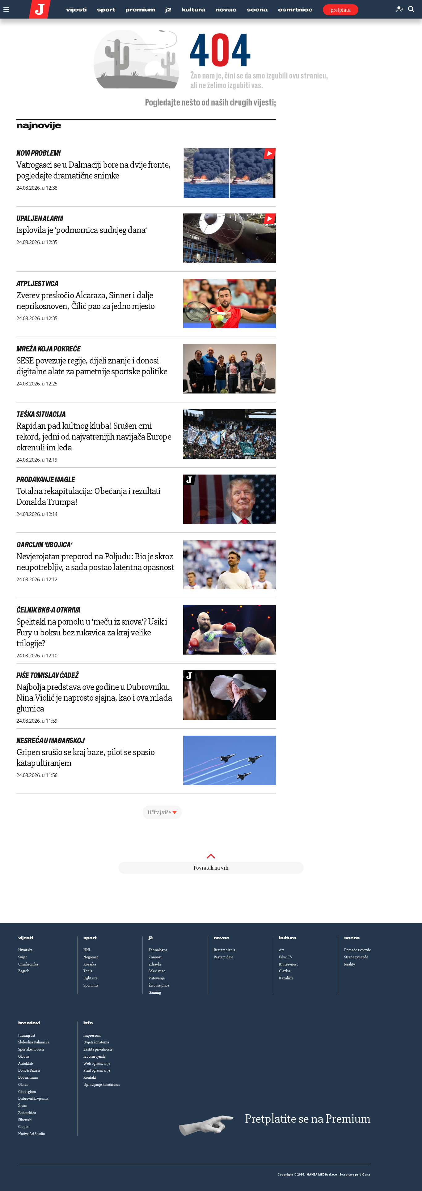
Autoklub (25, 1063)
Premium (140, 10)
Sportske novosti (31, 1049)
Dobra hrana (28, 1077)
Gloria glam (27, 1091)
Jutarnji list (26, 1035)
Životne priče (159, 985)
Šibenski (25, 1119)
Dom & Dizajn (29, 1070)
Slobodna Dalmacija (33, 1042)
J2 (168, 10)
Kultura (193, 10)
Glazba (284, 971)
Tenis (87, 971)
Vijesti (76, 10)
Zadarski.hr (27, 1112)
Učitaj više (159, 812)
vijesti (25, 938)
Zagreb (23, 971)
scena (352, 938)
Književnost (288, 964)
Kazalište (286, 978)
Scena (257, 10)
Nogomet (90, 957)
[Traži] (411, 9)
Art (281, 950)
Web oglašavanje (96, 1063)
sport (90, 938)
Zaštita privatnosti (97, 1049)
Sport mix (90, 985)
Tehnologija (158, 950)
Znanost (155, 957)
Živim (22, 1105)
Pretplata (341, 9)
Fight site (90, 978)
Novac (226, 10)
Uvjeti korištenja (96, 1042)
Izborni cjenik (94, 1056)
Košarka (89, 964)
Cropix (23, 1126)
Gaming (155, 992)
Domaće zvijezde (357, 950)
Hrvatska (25, 950)
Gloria (22, 1084)
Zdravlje (155, 964)
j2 (151, 938)
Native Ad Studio (31, 1133)
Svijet (22, 957)
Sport (106, 10)
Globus (23, 1056)
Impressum (92, 1035)
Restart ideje (223, 957)
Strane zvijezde (356, 957)
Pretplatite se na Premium (307, 1118)
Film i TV (286, 957)
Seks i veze (157, 971)
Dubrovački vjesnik (33, 1098)
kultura (288, 938)
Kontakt (89, 1077)
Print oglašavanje (96, 1070)
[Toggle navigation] (5, 8)
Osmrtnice (295, 10)
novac (222, 938)
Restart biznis (224, 950)
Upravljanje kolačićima (101, 1084)
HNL (87, 950)
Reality (349, 964)
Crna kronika (28, 964)
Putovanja (157, 978)
